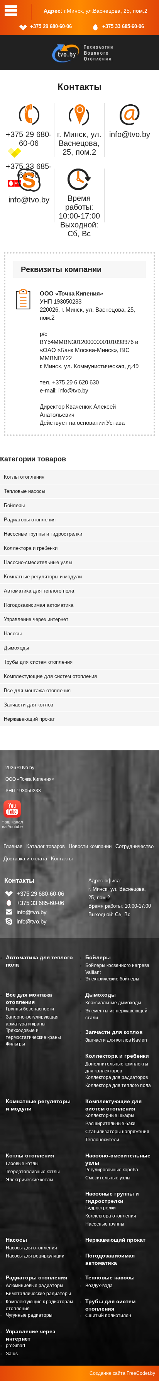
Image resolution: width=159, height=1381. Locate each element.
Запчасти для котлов (28, 705)
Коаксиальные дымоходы (113, 1002)
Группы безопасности (30, 1009)
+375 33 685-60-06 (123, 26)
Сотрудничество (134, 846)
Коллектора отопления (110, 1216)
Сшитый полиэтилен (108, 1315)
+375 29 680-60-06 (51, 26)
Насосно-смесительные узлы (38, 562)
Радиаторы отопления (30, 520)
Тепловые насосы (24, 491)
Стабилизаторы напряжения (117, 1131)
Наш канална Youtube (12, 824)
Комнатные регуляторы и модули (43, 576)
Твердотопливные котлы (33, 1171)
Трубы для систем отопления (38, 662)
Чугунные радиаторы (29, 1315)
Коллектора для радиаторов (116, 1077)
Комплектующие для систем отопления (50, 676)
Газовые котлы (22, 1163)
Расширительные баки (110, 1123)
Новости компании (90, 846)
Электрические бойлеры (112, 979)
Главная (12, 846)
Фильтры (15, 1044)
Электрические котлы (29, 1179)
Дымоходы (16, 648)
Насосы (13, 633)
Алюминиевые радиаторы (34, 1285)
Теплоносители (102, 1139)
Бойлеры (14, 505)
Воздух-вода (99, 1285)
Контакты (62, 859)
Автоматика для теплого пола (39, 591)
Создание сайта (107, 1373)
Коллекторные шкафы (109, 1115)
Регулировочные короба (111, 1169)
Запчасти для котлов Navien (116, 1040)
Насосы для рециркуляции (35, 1256)
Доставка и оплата (25, 859)
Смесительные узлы (107, 1178)
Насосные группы (104, 1224)
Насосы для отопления (31, 1248)
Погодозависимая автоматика (38, 605)
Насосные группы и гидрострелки (43, 534)
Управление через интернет (36, 619)
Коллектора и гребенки (31, 548)
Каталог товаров (45, 846)
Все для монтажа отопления (37, 690)
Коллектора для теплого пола (118, 1085)
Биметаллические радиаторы (38, 1293)
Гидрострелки (100, 1208)
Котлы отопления (24, 477)
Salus (12, 1353)
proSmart (15, 1345)
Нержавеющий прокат (29, 719)
